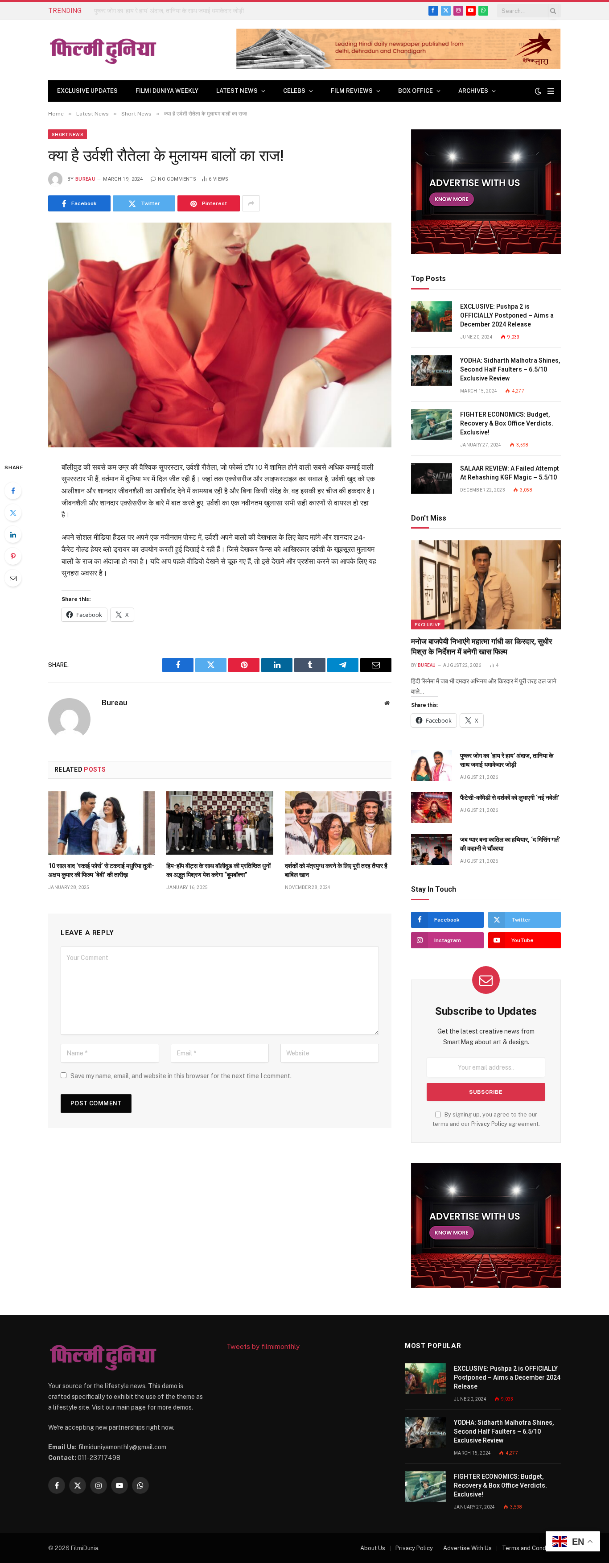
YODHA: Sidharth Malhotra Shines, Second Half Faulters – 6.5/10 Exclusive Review (510, 369)
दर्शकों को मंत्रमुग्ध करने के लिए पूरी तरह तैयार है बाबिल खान (336, 870)
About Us (372, 1548)
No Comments (177, 179)
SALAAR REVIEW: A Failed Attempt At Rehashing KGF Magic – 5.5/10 (509, 473)
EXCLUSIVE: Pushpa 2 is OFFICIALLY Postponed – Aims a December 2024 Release (507, 315)
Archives (473, 90)
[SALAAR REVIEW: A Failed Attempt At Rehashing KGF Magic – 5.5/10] (431, 478)
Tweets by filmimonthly (263, 1346)
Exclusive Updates (87, 90)
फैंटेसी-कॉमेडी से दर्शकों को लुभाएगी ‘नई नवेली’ (509, 797)
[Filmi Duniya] (104, 50)
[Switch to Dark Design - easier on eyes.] (538, 91)
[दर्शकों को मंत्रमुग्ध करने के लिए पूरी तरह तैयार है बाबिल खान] (338, 823)
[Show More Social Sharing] (251, 203)
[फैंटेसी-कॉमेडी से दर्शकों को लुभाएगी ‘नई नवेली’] (431, 807)
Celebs (294, 90)
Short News (67, 134)
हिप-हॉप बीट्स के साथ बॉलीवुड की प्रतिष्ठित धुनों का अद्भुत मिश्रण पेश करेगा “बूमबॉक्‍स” (218, 870)
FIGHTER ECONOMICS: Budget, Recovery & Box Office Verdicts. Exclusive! (506, 423)
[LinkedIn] (12, 534)
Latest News (237, 90)
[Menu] (550, 91)
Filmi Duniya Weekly (167, 90)
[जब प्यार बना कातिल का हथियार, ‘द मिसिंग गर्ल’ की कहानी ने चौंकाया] (431, 849)
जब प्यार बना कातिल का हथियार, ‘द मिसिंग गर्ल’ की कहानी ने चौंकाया (510, 844)
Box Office (415, 90)
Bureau (85, 179)
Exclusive (428, 624)
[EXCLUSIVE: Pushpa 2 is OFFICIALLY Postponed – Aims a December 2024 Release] (431, 316)
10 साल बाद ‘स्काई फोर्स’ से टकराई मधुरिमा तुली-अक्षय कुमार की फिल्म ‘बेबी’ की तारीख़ (101, 870)
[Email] (12, 578)
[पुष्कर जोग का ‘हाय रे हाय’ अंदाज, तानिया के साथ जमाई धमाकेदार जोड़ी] (431, 765)
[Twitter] (12, 512)
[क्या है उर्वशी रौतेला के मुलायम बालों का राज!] (219, 335)
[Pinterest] (12, 556)
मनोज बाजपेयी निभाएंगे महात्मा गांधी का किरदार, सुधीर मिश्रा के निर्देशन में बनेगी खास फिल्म (481, 646)
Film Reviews (352, 90)
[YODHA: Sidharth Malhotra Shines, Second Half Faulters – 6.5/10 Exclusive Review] (431, 370)
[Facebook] (12, 490)
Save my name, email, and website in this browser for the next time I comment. (181, 1075)
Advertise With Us (467, 1548)
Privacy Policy (489, 1124)
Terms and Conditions (531, 1548)
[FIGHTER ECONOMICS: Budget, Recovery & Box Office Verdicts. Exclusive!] (431, 424)
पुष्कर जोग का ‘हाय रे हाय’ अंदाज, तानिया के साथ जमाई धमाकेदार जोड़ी (169, 10)
